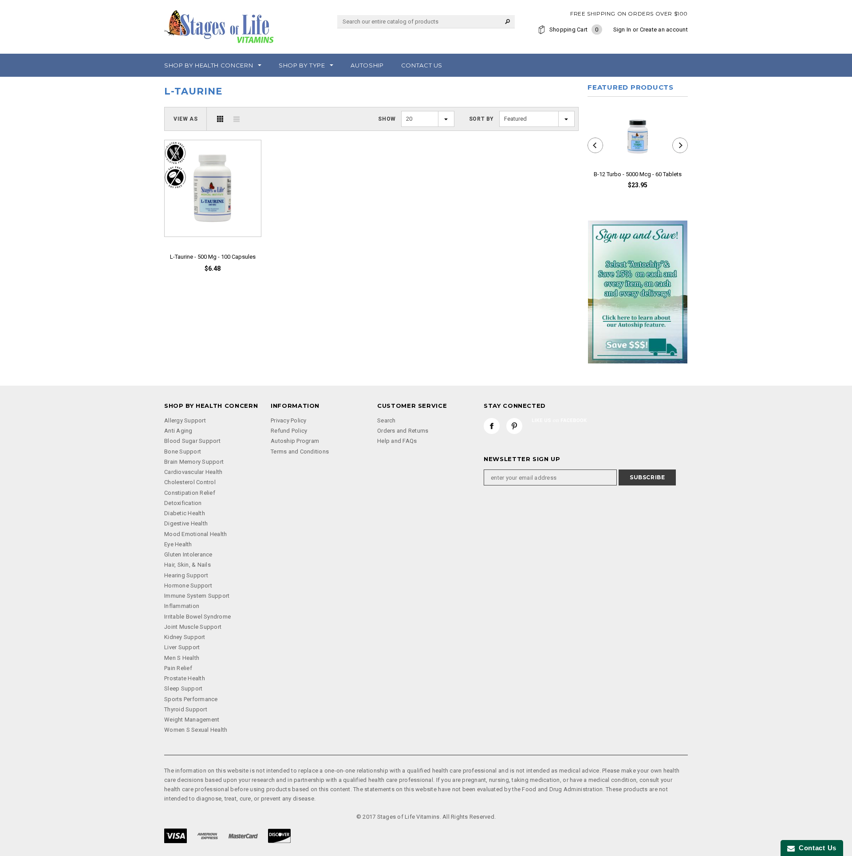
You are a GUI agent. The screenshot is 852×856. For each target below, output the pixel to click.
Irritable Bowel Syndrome (197, 616)
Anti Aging (178, 430)
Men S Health (181, 658)
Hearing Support (186, 575)
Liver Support (182, 647)
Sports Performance (191, 699)
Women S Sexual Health (195, 729)
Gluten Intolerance (188, 554)
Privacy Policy (289, 420)
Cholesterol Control (190, 482)
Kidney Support (184, 637)
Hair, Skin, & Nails (187, 564)
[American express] (207, 835)
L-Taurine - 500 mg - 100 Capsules (213, 256)
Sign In (622, 29)
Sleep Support (183, 688)
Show (386, 119)
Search (386, 420)
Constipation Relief (189, 492)
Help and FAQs (397, 441)
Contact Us (815, 848)
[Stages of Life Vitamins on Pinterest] (514, 426)
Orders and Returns (403, 430)
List (236, 119)
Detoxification (183, 503)
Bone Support (182, 451)
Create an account (664, 29)
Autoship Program (295, 441)
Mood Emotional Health (195, 534)
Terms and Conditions (300, 451)
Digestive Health (186, 523)
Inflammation (181, 606)
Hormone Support (188, 585)
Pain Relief (178, 668)
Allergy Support (185, 420)
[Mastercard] (243, 835)
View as (185, 119)
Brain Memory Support (194, 461)
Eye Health (178, 544)
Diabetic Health (184, 513)
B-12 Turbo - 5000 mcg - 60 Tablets (638, 174)
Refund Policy (289, 430)
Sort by (481, 119)
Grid (220, 119)
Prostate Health (184, 678)
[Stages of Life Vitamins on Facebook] (492, 426)
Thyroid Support (185, 709)
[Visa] (175, 835)
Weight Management (191, 719)
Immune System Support (196, 595)
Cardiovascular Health (193, 472)
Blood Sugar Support (192, 441)
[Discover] (279, 835)
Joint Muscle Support (192, 626)
